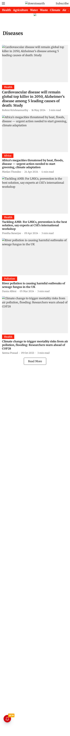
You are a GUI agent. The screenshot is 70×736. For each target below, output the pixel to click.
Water (34, 10)
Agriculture (20, 10)
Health (6, 10)
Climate (55, 10)
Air (64, 10)
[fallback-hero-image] (35, 63)
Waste (44, 10)
